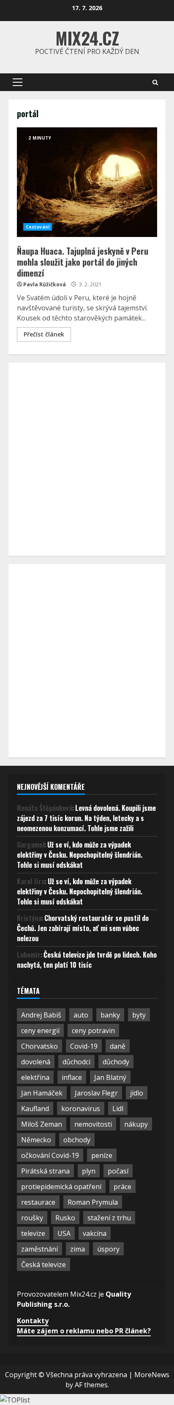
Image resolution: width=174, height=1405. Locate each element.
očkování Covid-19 (50, 1155)
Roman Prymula (93, 1202)
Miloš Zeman (41, 1124)
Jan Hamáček (42, 1093)
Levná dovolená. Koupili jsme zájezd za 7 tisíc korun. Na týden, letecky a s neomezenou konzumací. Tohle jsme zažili (86, 818)
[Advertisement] (87, 458)
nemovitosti (93, 1124)
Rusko (65, 1217)
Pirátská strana (45, 1171)
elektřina (35, 1077)
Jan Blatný (110, 1077)
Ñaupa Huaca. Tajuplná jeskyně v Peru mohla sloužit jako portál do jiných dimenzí (87, 182)
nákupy (136, 1124)
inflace (72, 1077)
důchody (116, 1061)
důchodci (76, 1061)
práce (122, 1186)
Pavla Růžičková (44, 284)
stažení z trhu (109, 1217)
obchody (76, 1139)
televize (33, 1233)
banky (110, 1015)
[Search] (155, 82)
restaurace (38, 1202)
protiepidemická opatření (61, 1186)
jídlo (136, 1093)
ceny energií (40, 1030)
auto (80, 1015)
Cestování (37, 227)
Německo (36, 1139)
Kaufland (35, 1108)
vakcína (94, 1233)
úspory (108, 1249)
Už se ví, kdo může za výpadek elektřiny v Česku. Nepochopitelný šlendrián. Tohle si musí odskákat (79, 855)
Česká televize (43, 1264)
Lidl (117, 1108)
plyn (88, 1171)
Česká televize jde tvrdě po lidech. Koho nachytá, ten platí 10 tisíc (87, 960)
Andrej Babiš (41, 1015)
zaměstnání (39, 1249)
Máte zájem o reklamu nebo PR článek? (84, 1330)
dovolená (35, 1061)
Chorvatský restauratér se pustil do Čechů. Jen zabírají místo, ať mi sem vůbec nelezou (83, 928)
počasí (118, 1171)
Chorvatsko (39, 1046)
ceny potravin (93, 1030)
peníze (101, 1155)
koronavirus (80, 1108)
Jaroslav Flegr (96, 1093)
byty (139, 1015)
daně (117, 1046)
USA (64, 1233)
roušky (32, 1217)
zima (77, 1249)
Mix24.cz (87, 38)
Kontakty (33, 1320)
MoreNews (151, 1374)
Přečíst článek (44, 334)
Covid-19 (84, 1046)
